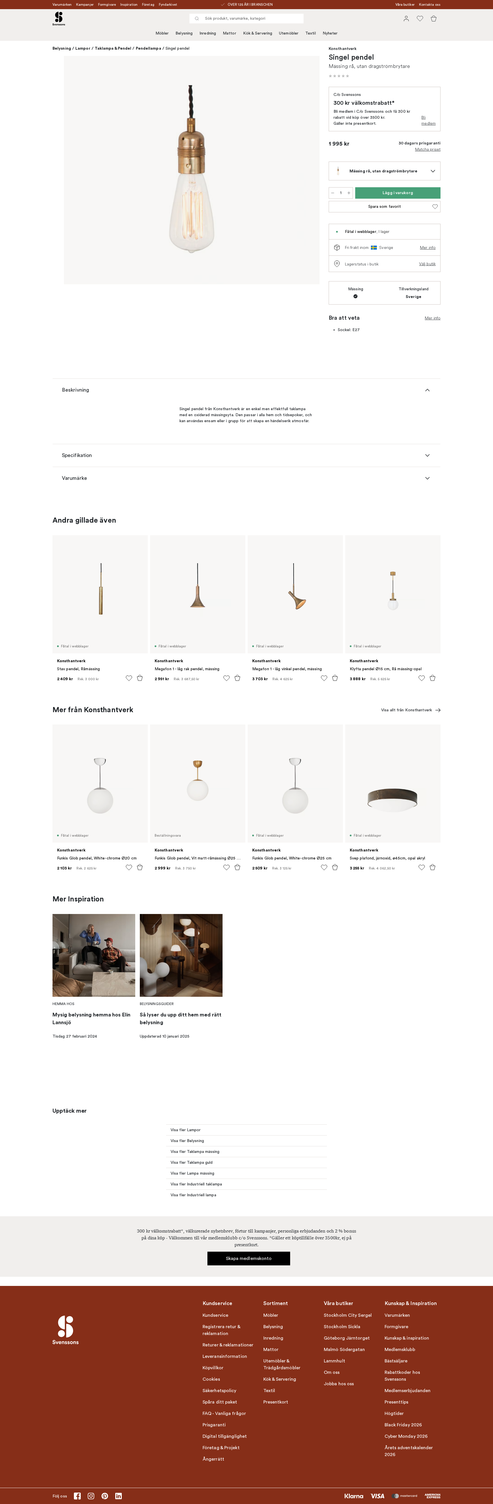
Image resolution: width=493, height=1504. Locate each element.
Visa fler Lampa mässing (192, 1173)
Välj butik (427, 263)
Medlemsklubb (400, 1349)
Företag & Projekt (221, 1447)
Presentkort (275, 1402)
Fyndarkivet (168, 5)
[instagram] (91, 1496)
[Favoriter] (420, 18)
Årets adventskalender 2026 (409, 1451)
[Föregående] (76, 171)
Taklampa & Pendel (113, 48)
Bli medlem (428, 120)
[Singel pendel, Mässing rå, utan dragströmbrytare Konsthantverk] (192, 170)
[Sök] (197, 18)
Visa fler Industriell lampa (193, 1195)
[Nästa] (307, 171)
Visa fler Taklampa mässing (195, 1151)
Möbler (162, 33)
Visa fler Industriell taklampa (196, 1184)
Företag (148, 5)
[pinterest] (104, 1496)
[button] (339, 76)
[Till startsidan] (58, 18)
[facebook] (77, 1496)
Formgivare (107, 5)
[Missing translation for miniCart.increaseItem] (349, 193)
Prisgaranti (214, 1425)
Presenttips (397, 1402)
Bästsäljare (396, 1361)
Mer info (428, 247)
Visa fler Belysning (187, 1141)
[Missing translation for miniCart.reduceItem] (333, 193)
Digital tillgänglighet (225, 1436)
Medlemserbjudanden (408, 1390)
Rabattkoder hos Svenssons (402, 1376)
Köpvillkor (213, 1367)
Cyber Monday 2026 (406, 1436)
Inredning (207, 33)
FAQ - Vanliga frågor (224, 1413)
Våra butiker (405, 5)
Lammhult (334, 1361)
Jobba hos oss (339, 1383)
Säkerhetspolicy (220, 1390)
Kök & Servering (257, 33)
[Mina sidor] (406, 18)
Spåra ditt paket (220, 1402)
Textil (310, 33)
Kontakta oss (430, 5)
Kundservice (215, 1315)
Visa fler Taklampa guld (192, 1162)
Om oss (332, 1372)
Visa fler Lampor (186, 1130)
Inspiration (129, 5)
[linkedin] (118, 1496)
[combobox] (246, 18)
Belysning (184, 33)
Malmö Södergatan (344, 1349)
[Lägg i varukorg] (139, 678)
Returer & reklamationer (228, 1345)
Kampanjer (85, 5)
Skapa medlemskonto (249, 1258)
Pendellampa (148, 48)
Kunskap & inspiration (407, 1338)
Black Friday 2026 (403, 1425)
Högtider (394, 1413)
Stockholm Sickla (342, 1326)
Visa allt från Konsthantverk (406, 710)
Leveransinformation (225, 1356)
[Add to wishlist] (129, 678)
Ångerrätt (213, 1459)
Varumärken (62, 5)
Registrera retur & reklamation (221, 1330)
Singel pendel (177, 48)
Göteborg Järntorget (347, 1338)
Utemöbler (288, 33)
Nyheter (330, 33)
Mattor (229, 33)
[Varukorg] (434, 18)
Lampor (82, 48)
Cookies (211, 1379)
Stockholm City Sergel (348, 1315)
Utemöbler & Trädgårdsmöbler (282, 1364)
